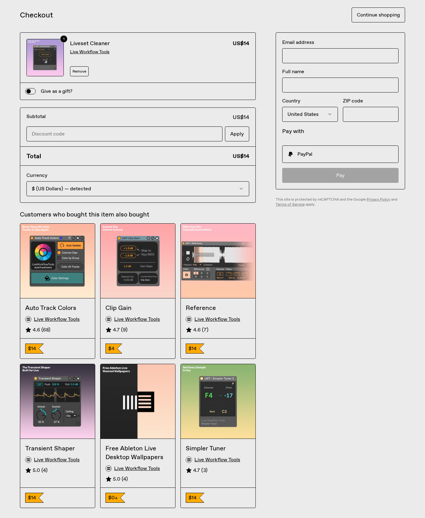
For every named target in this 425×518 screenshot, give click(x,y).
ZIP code (353, 101)
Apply (237, 134)
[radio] (340, 154)
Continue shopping (378, 15)
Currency (36, 175)
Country (291, 101)
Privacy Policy (378, 199)
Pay (340, 175)
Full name (293, 71)
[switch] (30, 91)
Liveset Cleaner (90, 43)
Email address (298, 42)
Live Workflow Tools (90, 52)
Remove (79, 71)
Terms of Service (290, 204)
